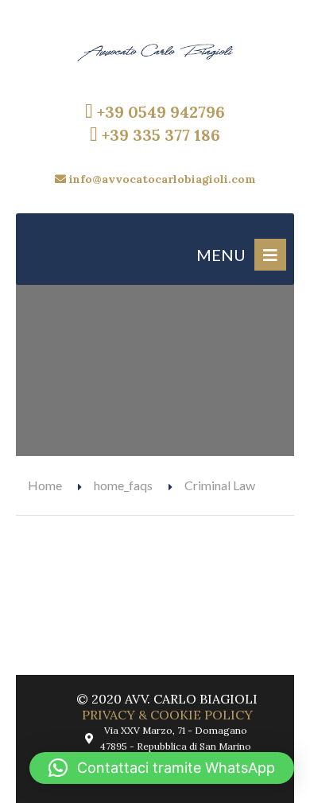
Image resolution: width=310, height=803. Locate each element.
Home (45, 485)
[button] (161, 768)
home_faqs (123, 485)
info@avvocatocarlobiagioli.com (161, 179)
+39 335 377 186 (159, 135)
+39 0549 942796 (159, 112)
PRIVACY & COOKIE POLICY (167, 715)
